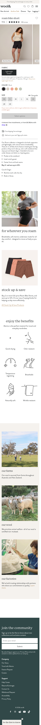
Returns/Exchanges (8, 686)
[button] (11, 722)
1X (33, 99)
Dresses (23, 11)
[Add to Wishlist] (37, 18)
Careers (4, 673)
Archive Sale (15, 11)
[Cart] (32, 6)
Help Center (6, 682)
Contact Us (5, 689)
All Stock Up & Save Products (13, 305)
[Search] (25, 6)
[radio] (4, 89)
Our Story (5, 663)
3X (10, 104)
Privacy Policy (6, 699)
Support (5, 678)
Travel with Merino (8, 666)
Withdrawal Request (8, 692)
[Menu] (36, 6)
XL (27, 99)
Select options (20, 116)
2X (4, 104)
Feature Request (7, 670)
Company (5, 659)
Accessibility (6, 696)
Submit (19, 646)
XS (4, 99)
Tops (29, 11)
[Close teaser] (22, 719)
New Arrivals (4, 11)
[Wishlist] (28, 6)
